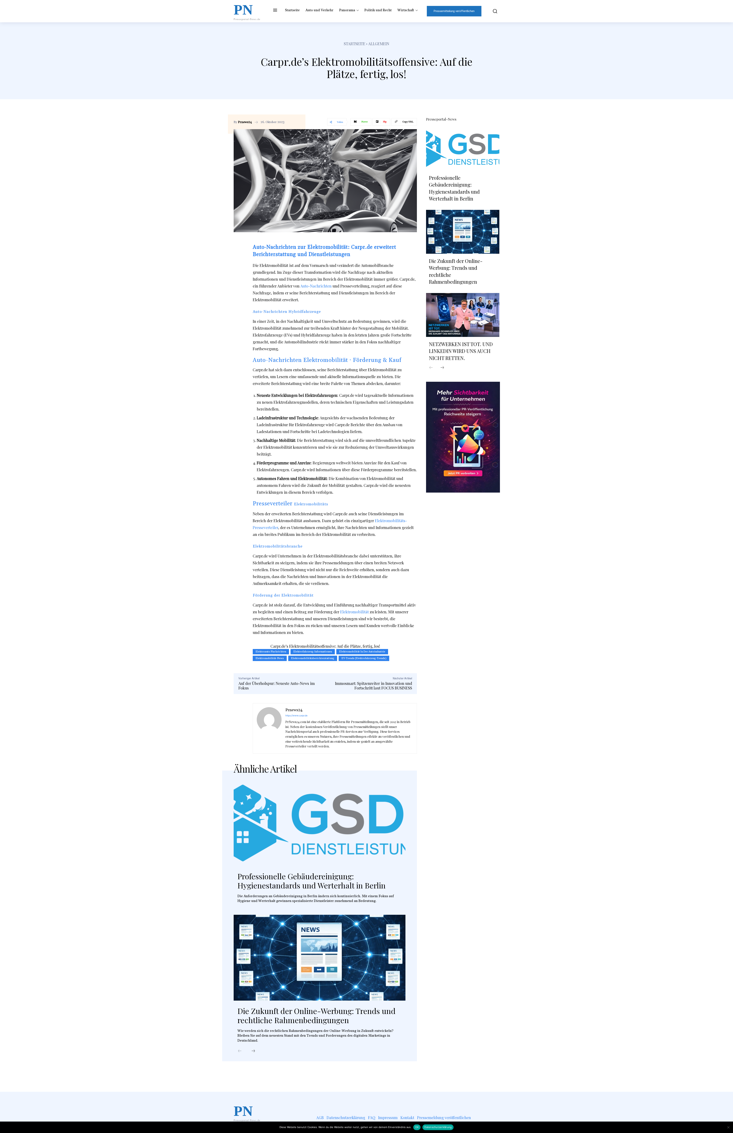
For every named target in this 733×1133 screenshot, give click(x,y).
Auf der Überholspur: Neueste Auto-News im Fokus (276, 685)
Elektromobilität (354, 611)
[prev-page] (240, 1051)
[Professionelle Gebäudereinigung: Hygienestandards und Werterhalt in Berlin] (319, 823)
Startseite (354, 43)
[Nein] (728, 1127)
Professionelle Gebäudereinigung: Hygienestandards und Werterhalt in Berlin (311, 880)
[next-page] (253, 1051)
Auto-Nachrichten (316, 285)
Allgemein (378, 43)
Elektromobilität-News (270, 658)
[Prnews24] (269, 728)
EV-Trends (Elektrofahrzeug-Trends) (363, 658)
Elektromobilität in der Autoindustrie (362, 651)
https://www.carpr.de (296, 715)
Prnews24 (245, 122)
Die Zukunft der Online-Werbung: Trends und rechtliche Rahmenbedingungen (316, 1015)
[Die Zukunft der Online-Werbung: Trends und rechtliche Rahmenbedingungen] (319, 958)
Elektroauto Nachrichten (271, 651)
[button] (492, 11)
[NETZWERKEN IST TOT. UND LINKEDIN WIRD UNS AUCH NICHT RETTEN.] (462, 315)
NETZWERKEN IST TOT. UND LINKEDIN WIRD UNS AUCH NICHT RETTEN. (461, 351)
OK (417, 1127)
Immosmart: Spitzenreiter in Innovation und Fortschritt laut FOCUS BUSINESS (373, 685)
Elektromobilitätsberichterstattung (312, 658)
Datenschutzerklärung (438, 1127)
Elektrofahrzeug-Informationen (312, 651)
